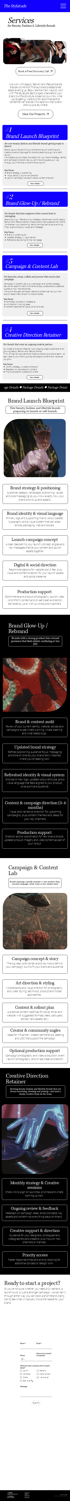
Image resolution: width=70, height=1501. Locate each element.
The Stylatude (15, 6)
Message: (23, 1387)
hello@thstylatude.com (12, 1494)
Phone (22, 1356)
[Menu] (63, 6)
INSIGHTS (27, 1493)
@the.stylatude (10, 1497)
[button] (35, 410)
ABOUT (26, 1494)
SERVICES (27, 1495)
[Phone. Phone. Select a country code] (23, 1359)
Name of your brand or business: (43, 1355)
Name (23, 1343)
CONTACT (27, 1497)
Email (39, 1343)
